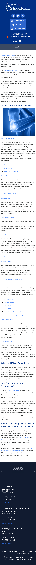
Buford (27, 437)
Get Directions (7, 503)
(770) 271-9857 (20, 34)
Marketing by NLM (25, 559)
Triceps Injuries (8, 299)
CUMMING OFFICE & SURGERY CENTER (15, 508)
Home (4, 551)
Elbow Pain (7, 165)
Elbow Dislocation (9, 168)
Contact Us (25, 553)
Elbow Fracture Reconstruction (13, 279)
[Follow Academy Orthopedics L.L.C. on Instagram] (23, 16)
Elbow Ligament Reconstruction (13, 312)
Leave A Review (13, 553)
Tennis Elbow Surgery (10, 193)
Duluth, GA (4, 440)
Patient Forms (19, 21)
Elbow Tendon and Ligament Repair (14, 315)
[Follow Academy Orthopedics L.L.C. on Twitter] (18, 16)
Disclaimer (13, 551)
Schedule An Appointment (20, 37)
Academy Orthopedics (8, 55)
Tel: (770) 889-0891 (8, 517)
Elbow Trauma (8, 305)
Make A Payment (20, 29)
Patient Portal (19, 25)
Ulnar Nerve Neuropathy (11, 171)
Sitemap (31, 551)
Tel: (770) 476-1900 (8, 497)
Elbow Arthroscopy (9, 257)
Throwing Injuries (9, 302)
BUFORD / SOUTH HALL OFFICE (13, 529)
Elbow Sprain (7, 308)
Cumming (21, 437)
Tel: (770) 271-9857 (8, 537)
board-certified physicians (10, 70)
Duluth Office (7, 486)
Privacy (22, 551)
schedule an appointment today (13, 450)
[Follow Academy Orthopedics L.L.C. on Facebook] (13, 16)
